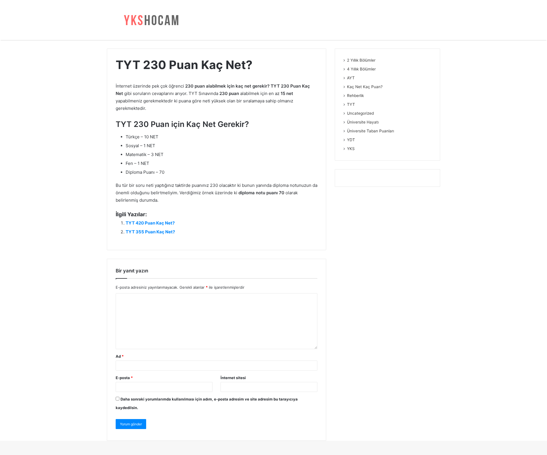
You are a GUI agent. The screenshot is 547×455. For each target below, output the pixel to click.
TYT (351, 104)
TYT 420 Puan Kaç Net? (150, 223)
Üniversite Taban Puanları (370, 131)
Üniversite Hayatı (363, 122)
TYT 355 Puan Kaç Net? (150, 231)
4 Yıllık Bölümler (361, 69)
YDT (351, 139)
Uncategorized (360, 113)
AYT (351, 78)
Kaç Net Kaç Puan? (365, 86)
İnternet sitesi (233, 377)
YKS (351, 148)
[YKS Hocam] (149, 20)
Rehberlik (355, 95)
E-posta (124, 377)
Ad (120, 356)
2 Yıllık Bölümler (361, 60)
